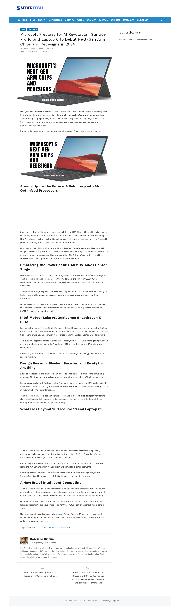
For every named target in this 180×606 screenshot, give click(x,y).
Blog (23, 29)
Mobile (41, 20)
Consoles (91, 20)
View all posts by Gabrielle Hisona (43, 543)
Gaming (80, 20)
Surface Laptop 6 (48, 528)
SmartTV (69, 20)
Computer (115, 20)
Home (24, 20)
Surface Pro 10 (65, 528)
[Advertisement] (64, 211)
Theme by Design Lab (110, 601)
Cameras (103, 20)
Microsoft (32, 528)
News (32, 20)
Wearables (128, 20)
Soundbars (142, 20)
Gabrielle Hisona (29, 49)
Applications (55, 20)
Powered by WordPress (89, 601)
